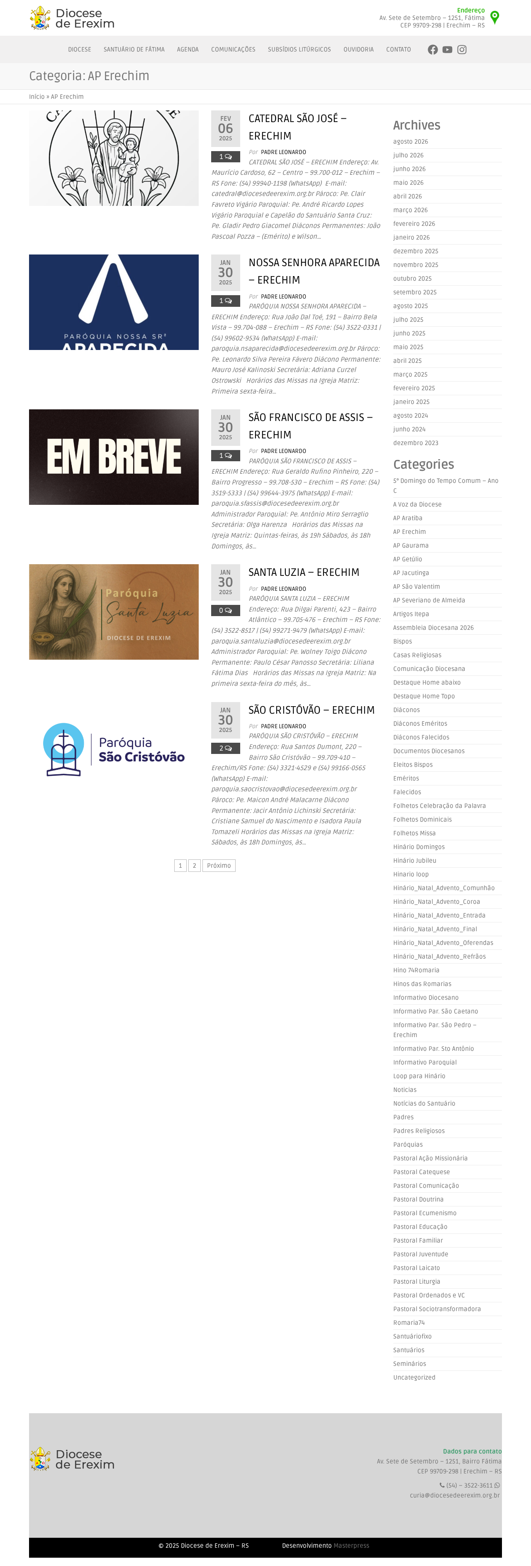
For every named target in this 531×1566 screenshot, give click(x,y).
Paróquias (408, 1144)
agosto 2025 (410, 306)
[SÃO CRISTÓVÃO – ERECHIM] (114, 749)
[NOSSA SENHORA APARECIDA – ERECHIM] (114, 302)
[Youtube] (447, 49)
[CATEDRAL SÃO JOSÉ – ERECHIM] (114, 157)
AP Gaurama (411, 545)
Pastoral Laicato (416, 1268)
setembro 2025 (415, 292)
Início (37, 96)
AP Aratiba (408, 518)
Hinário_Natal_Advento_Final (435, 929)
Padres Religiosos (419, 1131)
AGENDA (188, 49)
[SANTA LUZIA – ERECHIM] (114, 612)
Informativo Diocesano (426, 997)
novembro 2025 (415, 265)
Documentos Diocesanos (429, 751)
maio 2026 (408, 182)
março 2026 (410, 210)
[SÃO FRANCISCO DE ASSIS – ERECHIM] (114, 457)
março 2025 (410, 374)
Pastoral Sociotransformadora (437, 1309)
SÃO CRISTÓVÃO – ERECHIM (311, 710)
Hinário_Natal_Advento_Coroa (436, 901)
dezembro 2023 (415, 443)
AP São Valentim (416, 586)
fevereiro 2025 (414, 388)
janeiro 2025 (411, 402)
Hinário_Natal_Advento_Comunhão (444, 888)
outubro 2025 (412, 278)
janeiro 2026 (411, 237)
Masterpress (351, 1545)
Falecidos (407, 792)
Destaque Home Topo (424, 696)
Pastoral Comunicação (426, 1185)
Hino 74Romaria (416, 970)
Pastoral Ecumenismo (425, 1213)
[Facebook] (433, 49)
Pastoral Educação (420, 1227)
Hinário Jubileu (414, 860)
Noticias (405, 1090)
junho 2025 (409, 333)
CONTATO (398, 49)
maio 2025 (408, 347)
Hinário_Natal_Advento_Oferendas (443, 943)
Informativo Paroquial (425, 1062)
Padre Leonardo (283, 152)
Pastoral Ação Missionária (430, 1158)
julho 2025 (408, 319)
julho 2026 (408, 155)
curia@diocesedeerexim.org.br (455, 1495)
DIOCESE (79, 49)
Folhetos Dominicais (422, 819)
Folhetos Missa (414, 833)
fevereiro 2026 (414, 224)
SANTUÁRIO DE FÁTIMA (134, 49)
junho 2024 (409, 429)
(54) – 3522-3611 (470, 1485)
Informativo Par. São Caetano (435, 1011)
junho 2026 (409, 169)
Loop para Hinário (419, 1076)
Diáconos (406, 710)
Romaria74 (409, 1322)
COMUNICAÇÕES (233, 49)
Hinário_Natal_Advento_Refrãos (439, 956)
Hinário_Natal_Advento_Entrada (439, 915)
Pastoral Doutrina (418, 1199)
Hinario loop (411, 874)
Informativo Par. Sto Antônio (433, 1048)
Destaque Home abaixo (427, 682)
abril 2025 (407, 361)
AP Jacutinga (411, 573)
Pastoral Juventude (420, 1254)
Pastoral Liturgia (417, 1281)
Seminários (409, 1364)
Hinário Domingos (419, 847)
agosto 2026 (410, 141)
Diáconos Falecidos (421, 737)
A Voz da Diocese (417, 504)
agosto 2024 (410, 415)
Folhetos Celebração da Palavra (439, 806)
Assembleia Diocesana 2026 (433, 627)
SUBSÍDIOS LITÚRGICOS (299, 49)
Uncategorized (414, 1377)
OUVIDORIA (358, 49)
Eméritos (406, 778)
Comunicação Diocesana (429, 669)
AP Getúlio (407, 559)
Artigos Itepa (411, 614)
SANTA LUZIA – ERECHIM (304, 572)
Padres (403, 1117)
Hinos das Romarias (422, 984)
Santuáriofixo (412, 1336)
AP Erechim (409, 532)
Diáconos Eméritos (420, 723)
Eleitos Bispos (413, 764)
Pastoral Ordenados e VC (429, 1295)
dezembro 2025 (415, 251)
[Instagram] (462, 49)
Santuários (408, 1350)
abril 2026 (407, 196)
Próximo (219, 865)
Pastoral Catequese (421, 1172)
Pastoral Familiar (418, 1240)
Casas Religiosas (417, 655)
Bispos (402, 641)
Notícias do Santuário (424, 1103)
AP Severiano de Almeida (429, 600)
